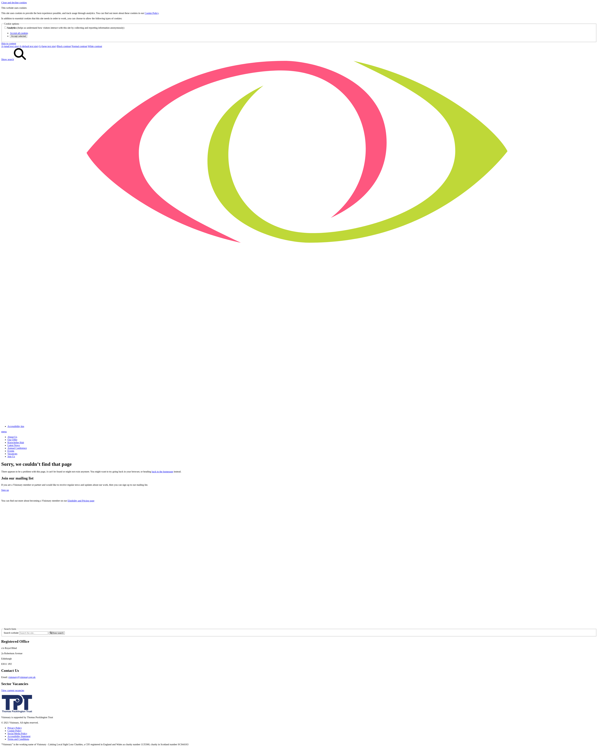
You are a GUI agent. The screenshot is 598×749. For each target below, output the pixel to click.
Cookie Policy (152, 13)
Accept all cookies (19, 33)
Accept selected (18, 36)
